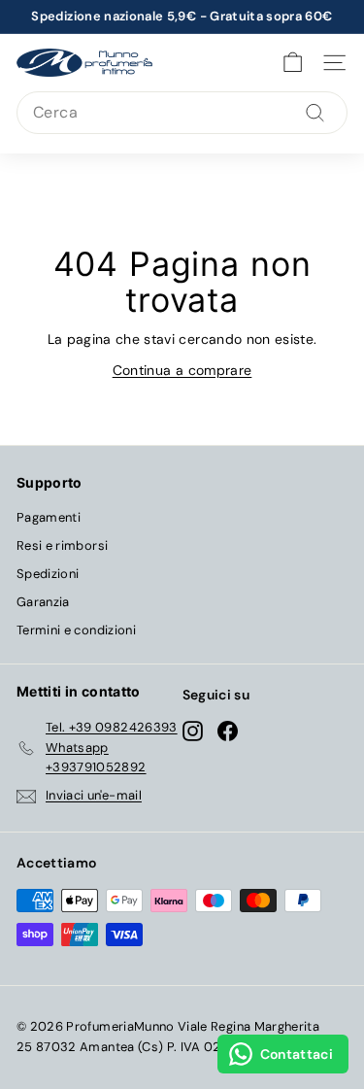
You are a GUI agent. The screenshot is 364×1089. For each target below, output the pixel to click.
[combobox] (182, 112)
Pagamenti (49, 517)
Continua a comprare (182, 370)
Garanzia (43, 602)
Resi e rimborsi (62, 545)
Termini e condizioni (76, 630)
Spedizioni (48, 573)
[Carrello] (292, 62)
